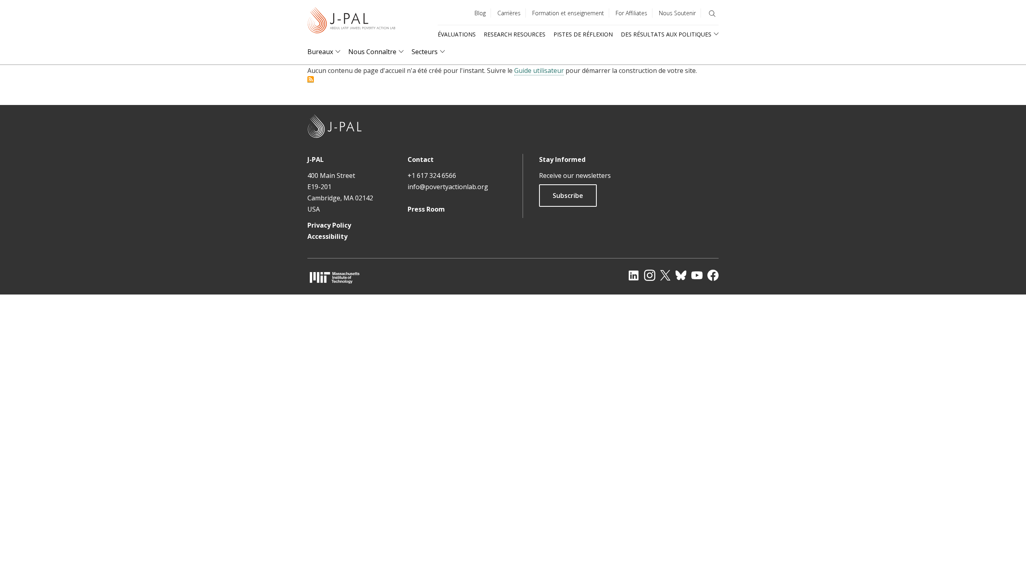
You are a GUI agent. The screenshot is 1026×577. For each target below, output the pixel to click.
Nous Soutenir (677, 13)
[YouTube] (697, 275)
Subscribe (568, 195)
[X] (665, 275)
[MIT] (334, 277)
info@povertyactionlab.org (448, 186)
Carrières (509, 13)
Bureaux (320, 52)
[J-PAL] (351, 21)
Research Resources (514, 34)
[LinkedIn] (633, 275)
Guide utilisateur (539, 70)
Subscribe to (310, 79)
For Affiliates (631, 13)
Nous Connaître (372, 52)
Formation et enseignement (568, 13)
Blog (480, 13)
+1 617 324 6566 (432, 175)
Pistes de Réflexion (583, 34)
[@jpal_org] (649, 275)
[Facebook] (713, 275)
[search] (712, 13)
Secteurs (425, 52)
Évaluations (457, 34)
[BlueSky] (681, 275)
